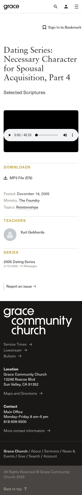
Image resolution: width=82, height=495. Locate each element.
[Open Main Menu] (76, 7)
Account (50, 456)
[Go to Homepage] (11, 6)
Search (34, 456)
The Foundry (29, 200)
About (36, 451)
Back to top (13, 488)
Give (21, 456)
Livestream (13, 350)
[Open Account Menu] (66, 7)
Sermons (51, 451)
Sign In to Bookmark (63, 27)
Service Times (15, 344)
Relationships (27, 207)
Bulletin (10, 356)
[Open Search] (55, 7)
